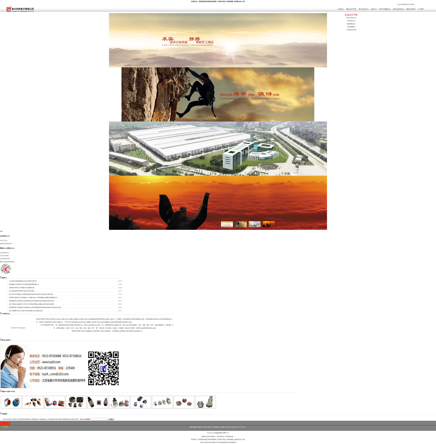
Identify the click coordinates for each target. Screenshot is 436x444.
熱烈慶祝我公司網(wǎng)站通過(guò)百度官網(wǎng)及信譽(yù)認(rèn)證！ (32, 301)
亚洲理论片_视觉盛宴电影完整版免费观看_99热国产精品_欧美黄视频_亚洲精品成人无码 (218, 1)
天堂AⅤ (202, 442)
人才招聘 (421, 9)
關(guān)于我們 (351, 9)
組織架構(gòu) (351, 24)
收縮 (1, 231)
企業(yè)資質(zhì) (398, 9)
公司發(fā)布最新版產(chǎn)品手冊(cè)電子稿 (23, 281)
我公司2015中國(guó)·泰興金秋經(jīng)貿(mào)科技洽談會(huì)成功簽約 (31, 294)
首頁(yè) (340, 9)
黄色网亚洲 (232, 442)
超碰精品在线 (225, 442)
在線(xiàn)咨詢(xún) (6, 243)
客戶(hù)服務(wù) (384, 9)
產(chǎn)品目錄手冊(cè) (7, 262)
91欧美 (218, 442)
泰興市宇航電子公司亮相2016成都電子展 (21, 287)
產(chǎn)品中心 (364, 9)
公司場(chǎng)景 (351, 30)
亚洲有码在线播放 (210, 442)
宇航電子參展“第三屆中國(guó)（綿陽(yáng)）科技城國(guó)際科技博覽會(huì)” (33, 297)
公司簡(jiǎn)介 (351, 21)
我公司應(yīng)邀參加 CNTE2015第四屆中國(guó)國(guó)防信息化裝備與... (32, 304)
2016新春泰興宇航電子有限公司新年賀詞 (21, 291)
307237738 (3, 240)
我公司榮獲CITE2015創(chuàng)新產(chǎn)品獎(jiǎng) (26, 310)
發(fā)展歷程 (351, 27)
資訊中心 (374, 9)
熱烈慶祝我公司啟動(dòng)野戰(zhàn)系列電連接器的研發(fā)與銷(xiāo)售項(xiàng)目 (35, 307)
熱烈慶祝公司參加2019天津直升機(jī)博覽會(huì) (24, 284)
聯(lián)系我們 (410, 9)
